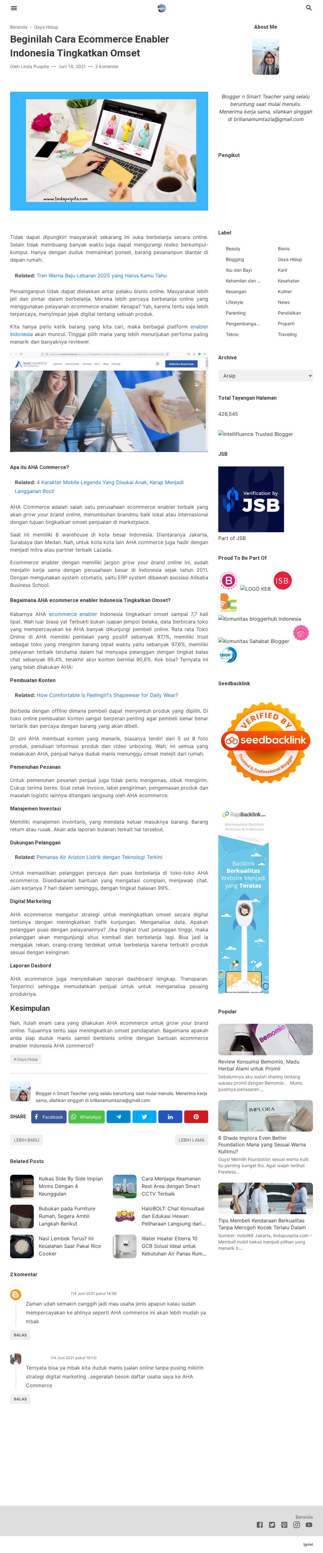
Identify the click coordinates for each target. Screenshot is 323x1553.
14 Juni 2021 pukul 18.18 (93, 1293)
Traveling (287, 334)
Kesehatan (288, 280)
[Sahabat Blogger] (253, 641)
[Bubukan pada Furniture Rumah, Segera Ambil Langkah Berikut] (22, 1216)
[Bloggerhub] (259, 619)
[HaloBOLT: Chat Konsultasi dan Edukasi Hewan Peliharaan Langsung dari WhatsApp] (125, 1216)
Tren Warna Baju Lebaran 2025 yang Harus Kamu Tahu (102, 275)
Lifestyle (234, 302)
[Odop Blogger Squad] (228, 663)
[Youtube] (309, 1526)
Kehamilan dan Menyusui (243, 280)
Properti (286, 323)
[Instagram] (297, 1526)
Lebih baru (26, 1140)
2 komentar (107, 66)
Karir (282, 270)
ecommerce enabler (73, 614)
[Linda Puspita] (161, 7)
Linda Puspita (52, 1084)
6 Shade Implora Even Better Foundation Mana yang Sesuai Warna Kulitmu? (262, 1145)
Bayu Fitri (37, 1357)
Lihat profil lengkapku (265, 133)
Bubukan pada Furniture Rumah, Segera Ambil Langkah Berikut (67, 1216)
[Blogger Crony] (228, 611)
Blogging (235, 259)
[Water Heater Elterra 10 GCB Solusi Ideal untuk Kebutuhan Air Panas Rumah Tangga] (125, 1246)
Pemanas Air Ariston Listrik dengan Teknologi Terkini (99, 857)
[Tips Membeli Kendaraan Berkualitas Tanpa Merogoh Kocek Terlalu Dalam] (265, 1212)
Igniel (308, 1544)
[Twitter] (144, 1116)
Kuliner (285, 291)
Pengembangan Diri (243, 323)
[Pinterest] (196, 1116)
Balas (20, 1335)
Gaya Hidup (27, 1059)
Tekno (232, 334)
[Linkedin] (170, 1116)
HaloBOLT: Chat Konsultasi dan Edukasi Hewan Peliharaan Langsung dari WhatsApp (173, 1216)
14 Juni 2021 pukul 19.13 (73, 1357)
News (284, 302)
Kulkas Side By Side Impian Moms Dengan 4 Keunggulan (71, 1186)
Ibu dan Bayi (239, 270)
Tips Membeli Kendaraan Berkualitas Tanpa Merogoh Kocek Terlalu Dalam (262, 1224)
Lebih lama (191, 1140)
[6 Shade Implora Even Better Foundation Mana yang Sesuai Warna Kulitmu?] (265, 1130)
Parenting (236, 313)
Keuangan (236, 291)
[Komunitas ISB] (282, 589)
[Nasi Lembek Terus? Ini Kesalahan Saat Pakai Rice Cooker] (22, 1246)
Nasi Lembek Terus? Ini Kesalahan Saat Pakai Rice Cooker (70, 1246)
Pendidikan (289, 313)
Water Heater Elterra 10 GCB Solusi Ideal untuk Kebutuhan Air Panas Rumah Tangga (175, 1246)
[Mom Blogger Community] (301, 641)
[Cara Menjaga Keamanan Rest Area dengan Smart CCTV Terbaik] (125, 1186)
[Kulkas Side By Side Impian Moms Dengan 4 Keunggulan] (22, 1186)
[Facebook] (260, 1526)
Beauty (233, 248)
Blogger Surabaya (47, 1293)
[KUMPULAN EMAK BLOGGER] (255, 589)
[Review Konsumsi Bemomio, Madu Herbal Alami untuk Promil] (265, 1053)
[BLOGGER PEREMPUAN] (228, 589)
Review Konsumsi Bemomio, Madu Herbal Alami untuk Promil (258, 1065)
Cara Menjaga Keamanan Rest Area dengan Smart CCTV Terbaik (171, 1186)
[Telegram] (119, 1116)
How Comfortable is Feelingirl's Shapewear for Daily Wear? (107, 695)
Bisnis (284, 248)
